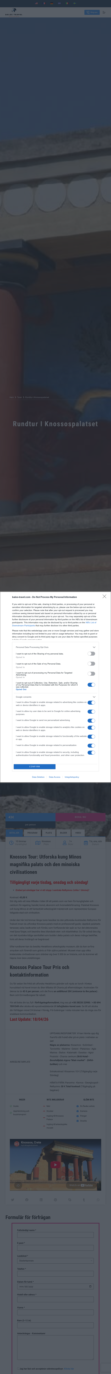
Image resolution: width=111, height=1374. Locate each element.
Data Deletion (38, 777)
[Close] (105, 597)
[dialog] (55, 687)
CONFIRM (34, 766)
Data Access (54, 777)
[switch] (91, 654)
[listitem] (55, 647)
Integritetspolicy (72, 777)
